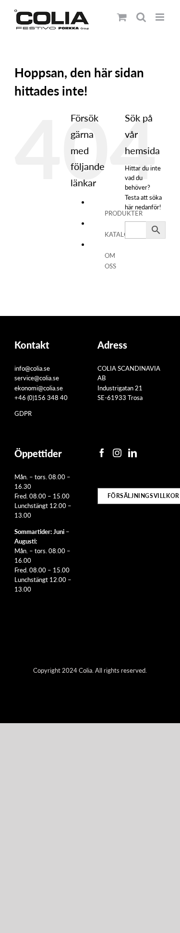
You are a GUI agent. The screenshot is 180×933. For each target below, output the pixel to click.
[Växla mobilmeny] (161, 17)
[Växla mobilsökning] (141, 17)
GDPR (23, 413)
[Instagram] (117, 452)
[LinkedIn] (132, 452)
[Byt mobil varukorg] (122, 17)
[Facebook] (101, 452)
